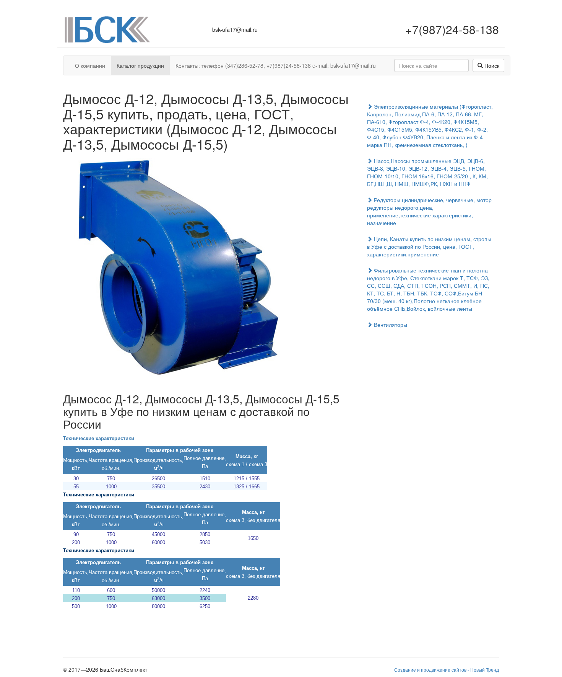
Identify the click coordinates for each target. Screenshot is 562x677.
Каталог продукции (140, 65)
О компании (90, 65)
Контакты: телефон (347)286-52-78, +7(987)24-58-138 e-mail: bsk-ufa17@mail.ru (275, 65)
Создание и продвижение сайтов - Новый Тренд (446, 669)
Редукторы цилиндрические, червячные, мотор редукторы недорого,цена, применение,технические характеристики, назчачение (429, 211)
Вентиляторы (389, 324)
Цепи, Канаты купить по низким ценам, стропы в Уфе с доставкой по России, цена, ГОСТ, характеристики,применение (429, 246)
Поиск (491, 65)
